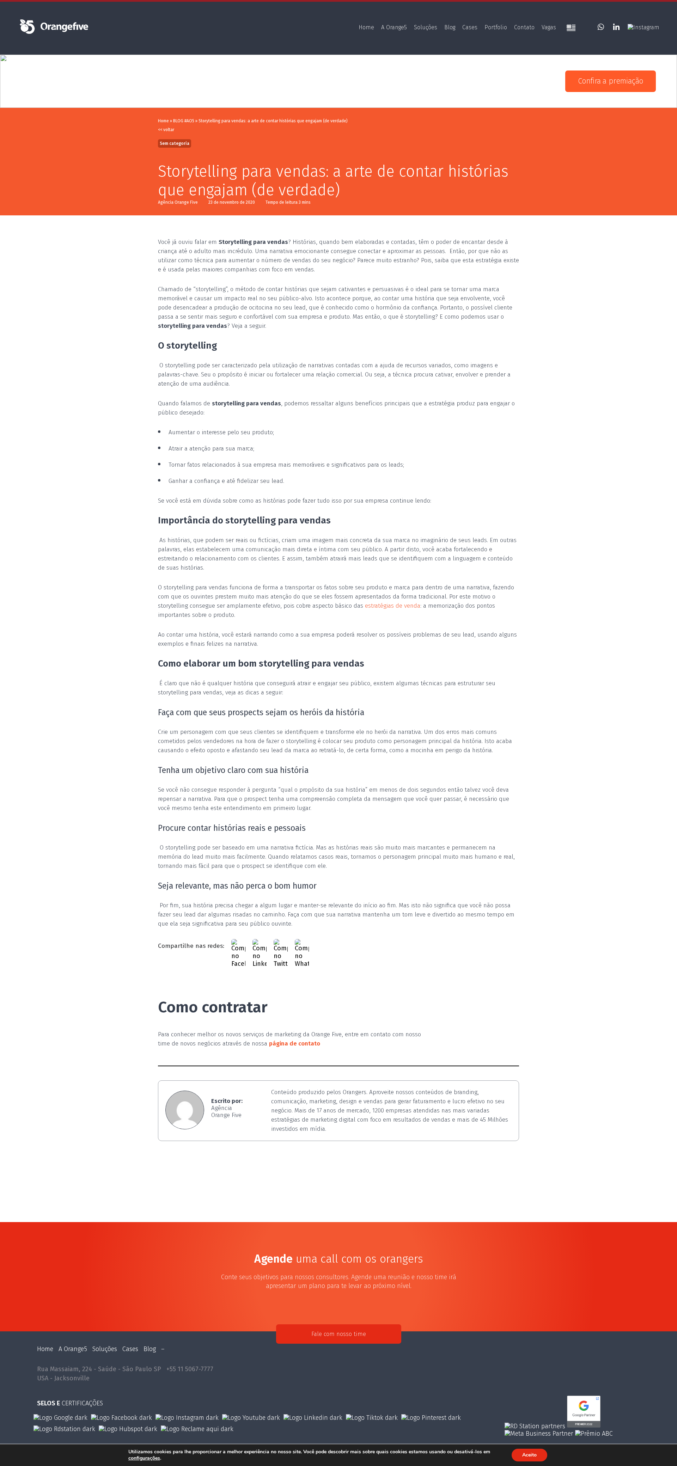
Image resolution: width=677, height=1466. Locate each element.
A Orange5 (394, 27)
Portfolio (495, 27)
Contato (524, 27)
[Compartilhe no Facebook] (238, 946)
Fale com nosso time (338, 1334)
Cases (469, 27)
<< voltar (166, 129)
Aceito (529, 1455)
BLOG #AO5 (183, 120)
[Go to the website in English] (571, 28)
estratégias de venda (392, 605)
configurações (144, 1458)
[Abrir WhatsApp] (659, 1448)
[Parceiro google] (583, 1426)
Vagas (549, 27)
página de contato (294, 1043)
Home (366, 27)
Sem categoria (174, 143)
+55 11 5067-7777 (189, 1369)
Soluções (425, 27)
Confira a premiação (610, 81)
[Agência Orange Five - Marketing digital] (54, 33)
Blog (449, 27)
